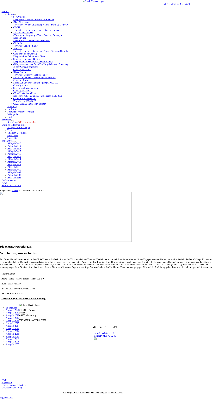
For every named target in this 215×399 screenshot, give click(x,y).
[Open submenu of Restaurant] (12, 120)
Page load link (6, 397)
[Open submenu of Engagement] (14, 141)
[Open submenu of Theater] (10, 12)
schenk (15, 190)
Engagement (11, 307)
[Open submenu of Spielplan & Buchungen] (25, 125)
